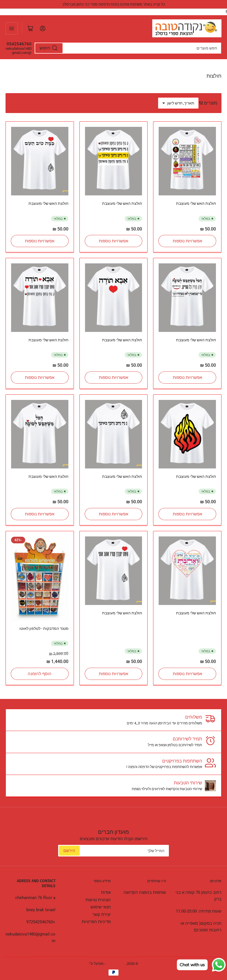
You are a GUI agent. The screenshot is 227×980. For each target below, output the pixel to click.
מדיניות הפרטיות (96, 921)
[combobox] (127, 48)
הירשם (69, 850)
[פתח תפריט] (12, 28)
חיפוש (45, 48)
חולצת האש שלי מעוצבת (196, 203)
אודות (106, 892)
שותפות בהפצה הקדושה (144, 892)
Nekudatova (115, 963)
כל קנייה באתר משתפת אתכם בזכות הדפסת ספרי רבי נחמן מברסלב (113, 4)
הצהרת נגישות (98, 899)
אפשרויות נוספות (187, 241)
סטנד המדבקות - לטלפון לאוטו (43, 628)
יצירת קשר (101, 914)
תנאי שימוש (101, 907)
